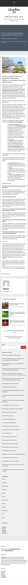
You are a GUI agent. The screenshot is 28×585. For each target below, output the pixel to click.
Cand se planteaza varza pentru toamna (10, 426)
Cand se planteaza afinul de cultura (9, 440)
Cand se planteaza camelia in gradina (9, 443)
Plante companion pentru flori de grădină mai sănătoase (13, 262)
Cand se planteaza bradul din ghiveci (9, 436)
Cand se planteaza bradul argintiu (9, 422)
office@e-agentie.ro (9, 550)
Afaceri (3, 479)
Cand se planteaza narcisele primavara (10, 447)
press (16, 38)
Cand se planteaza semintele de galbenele (10, 429)
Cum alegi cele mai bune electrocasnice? (10, 383)
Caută (3, 344)
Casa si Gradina (5, 273)
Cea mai (3, 528)
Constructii (4, 489)
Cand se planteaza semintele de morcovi (10, 405)
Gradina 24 (14, 17)
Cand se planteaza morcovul (8, 415)
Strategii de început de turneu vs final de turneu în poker (13, 454)
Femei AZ (4, 530)
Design (3, 493)
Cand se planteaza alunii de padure (9, 412)
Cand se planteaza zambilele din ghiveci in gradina (12, 408)
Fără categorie (5, 500)
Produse (4, 507)
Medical (3, 503)
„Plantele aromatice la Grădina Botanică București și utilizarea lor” (17, 322)
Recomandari (5, 510)
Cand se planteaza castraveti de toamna (10, 461)
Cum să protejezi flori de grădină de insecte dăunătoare (13, 266)
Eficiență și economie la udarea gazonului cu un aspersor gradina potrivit (17, 313)
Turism (3, 517)
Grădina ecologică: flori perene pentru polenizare (17, 304)
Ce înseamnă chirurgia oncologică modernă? (11, 355)
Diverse (3, 496)
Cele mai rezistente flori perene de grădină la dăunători (13, 268)
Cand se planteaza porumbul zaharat (9, 457)
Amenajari (4, 482)
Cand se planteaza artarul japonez (9, 450)
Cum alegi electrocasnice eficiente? (9, 386)
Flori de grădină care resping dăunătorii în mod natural (13, 260)
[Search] (14, 5)
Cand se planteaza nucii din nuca (9, 419)
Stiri (3, 514)
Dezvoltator (4, 533)
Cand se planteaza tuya (7, 433)
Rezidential (4, 531)
